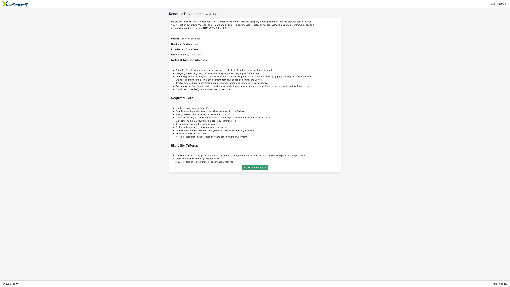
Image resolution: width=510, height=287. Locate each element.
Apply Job (502, 4)
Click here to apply (256, 167)
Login (493, 4)
